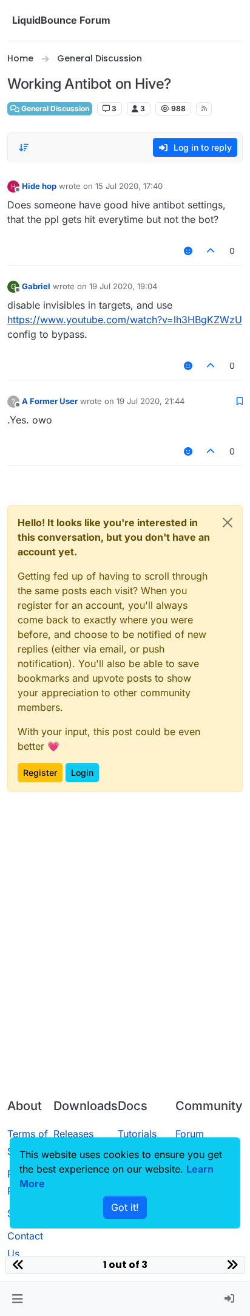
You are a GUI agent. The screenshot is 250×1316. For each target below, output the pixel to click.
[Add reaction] (188, 250)
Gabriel (36, 286)
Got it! (125, 1207)
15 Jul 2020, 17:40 (129, 186)
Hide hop (39, 186)
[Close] (227, 522)
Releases (73, 1134)
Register (40, 772)
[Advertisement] (125, 957)
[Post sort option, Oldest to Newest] (24, 147)
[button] (17, 1299)
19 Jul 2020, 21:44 (150, 401)
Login (82, 772)
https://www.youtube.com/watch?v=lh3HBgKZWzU (124, 320)
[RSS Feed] (204, 108)
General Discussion (54, 108)
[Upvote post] (211, 250)
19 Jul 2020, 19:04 (123, 286)
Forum (189, 1134)
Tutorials (137, 1134)
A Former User (50, 401)
